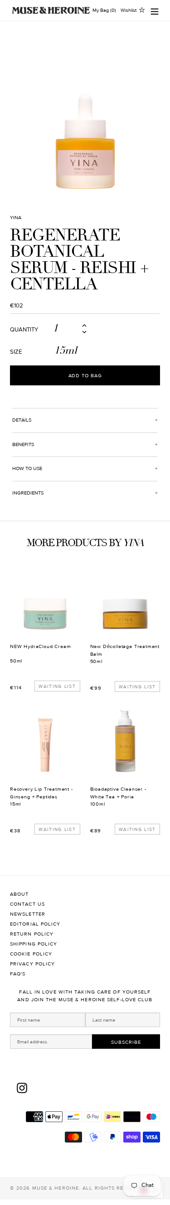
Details (21, 420)
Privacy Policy (32, 963)
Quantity (24, 330)
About (19, 894)
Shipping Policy (34, 943)
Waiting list (57, 686)
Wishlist (128, 10)
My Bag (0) (104, 10)
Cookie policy (31, 953)
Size (16, 352)
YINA (15, 217)
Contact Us (27, 904)
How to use (27, 468)
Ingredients (28, 492)
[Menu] (154, 10)
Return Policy (31, 933)
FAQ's (18, 973)
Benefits (23, 444)
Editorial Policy (35, 924)
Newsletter (27, 914)
